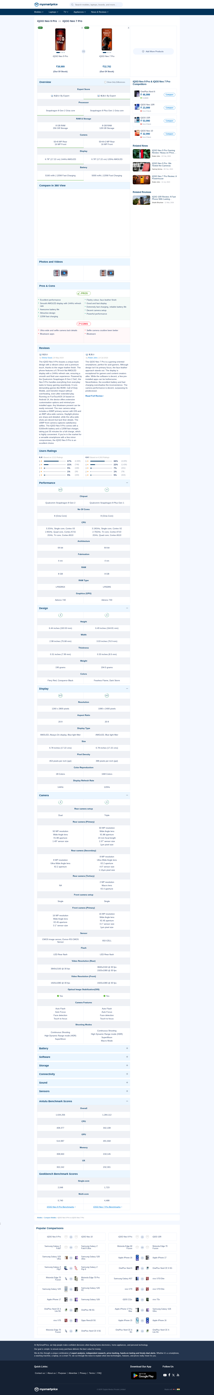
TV (65, 12)
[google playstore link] (144, 1378)
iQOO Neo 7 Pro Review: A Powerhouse (164, 177)
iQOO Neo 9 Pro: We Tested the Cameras (161, 164)
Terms (92, 1373)
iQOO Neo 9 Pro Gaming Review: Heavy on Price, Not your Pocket (163, 151)
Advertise (73, 1373)
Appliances (79, 12)
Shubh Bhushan (157, 202)
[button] (72, 5)
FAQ (99, 1373)
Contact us (40, 1373)
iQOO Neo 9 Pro (60, 56)
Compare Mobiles (50, 1218)
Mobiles (37, 12)
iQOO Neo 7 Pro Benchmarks (107, 1207)
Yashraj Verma (157, 169)
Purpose (62, 1373)
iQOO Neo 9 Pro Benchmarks (60, 1207)
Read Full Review (94, 396)
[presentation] (41, 39)
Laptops (52, 12)
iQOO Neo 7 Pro (106, 56)
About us (51, 1373)
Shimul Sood (47, 358)
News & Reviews (98, 12)
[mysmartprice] (46, 4)
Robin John (92, 358)
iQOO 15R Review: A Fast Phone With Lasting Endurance (164, 198)
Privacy (83, 1373)
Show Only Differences (116, 82)
